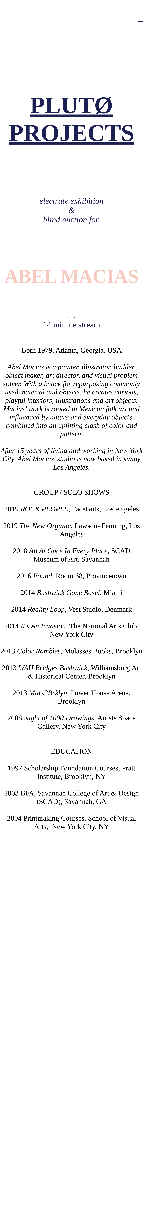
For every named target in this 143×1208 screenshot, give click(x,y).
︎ (140, 18)
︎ (140, 31)
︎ (140, 6)
